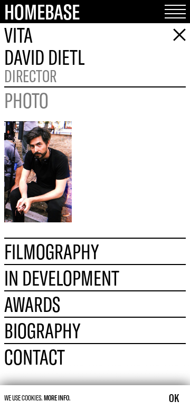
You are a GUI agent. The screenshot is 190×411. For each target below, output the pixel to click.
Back (175, 34)
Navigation (171, 11)
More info (56, 398)
